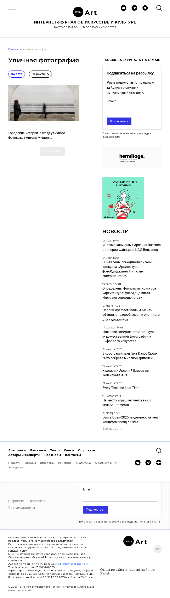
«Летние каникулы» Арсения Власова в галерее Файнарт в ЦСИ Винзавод (131, 247)
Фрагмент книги (106, 462)
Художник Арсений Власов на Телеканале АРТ (125, 373)
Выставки (38, 450)
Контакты (73, 455)
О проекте (86, 450)
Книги (69, 450)
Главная (13, 49)
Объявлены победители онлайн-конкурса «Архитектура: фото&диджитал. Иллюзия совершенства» (127, 269)
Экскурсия (15, 467)
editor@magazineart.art (73, 563)
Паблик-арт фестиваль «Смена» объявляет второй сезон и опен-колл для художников (131, 314)
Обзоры (30, 462)
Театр (55, 450)
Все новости (111, 429)
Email (111, 101)
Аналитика (83, 462)
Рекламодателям (21, 508)
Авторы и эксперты (24, 455)
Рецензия (65, 462)
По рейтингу (40, 74)
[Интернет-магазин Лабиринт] (123, 218)
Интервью (47, 462)
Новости (14, 462)
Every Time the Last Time (120, 388)
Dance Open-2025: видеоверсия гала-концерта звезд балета (131, 419)
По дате (16, 74)
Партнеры (52, 455)
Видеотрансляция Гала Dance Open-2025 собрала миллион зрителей (129, 356)
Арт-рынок (17, 450)
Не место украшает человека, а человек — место (126, 402)
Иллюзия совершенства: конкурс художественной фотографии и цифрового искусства (128, 336)
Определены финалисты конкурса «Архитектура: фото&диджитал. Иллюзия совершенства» (129, 293)
